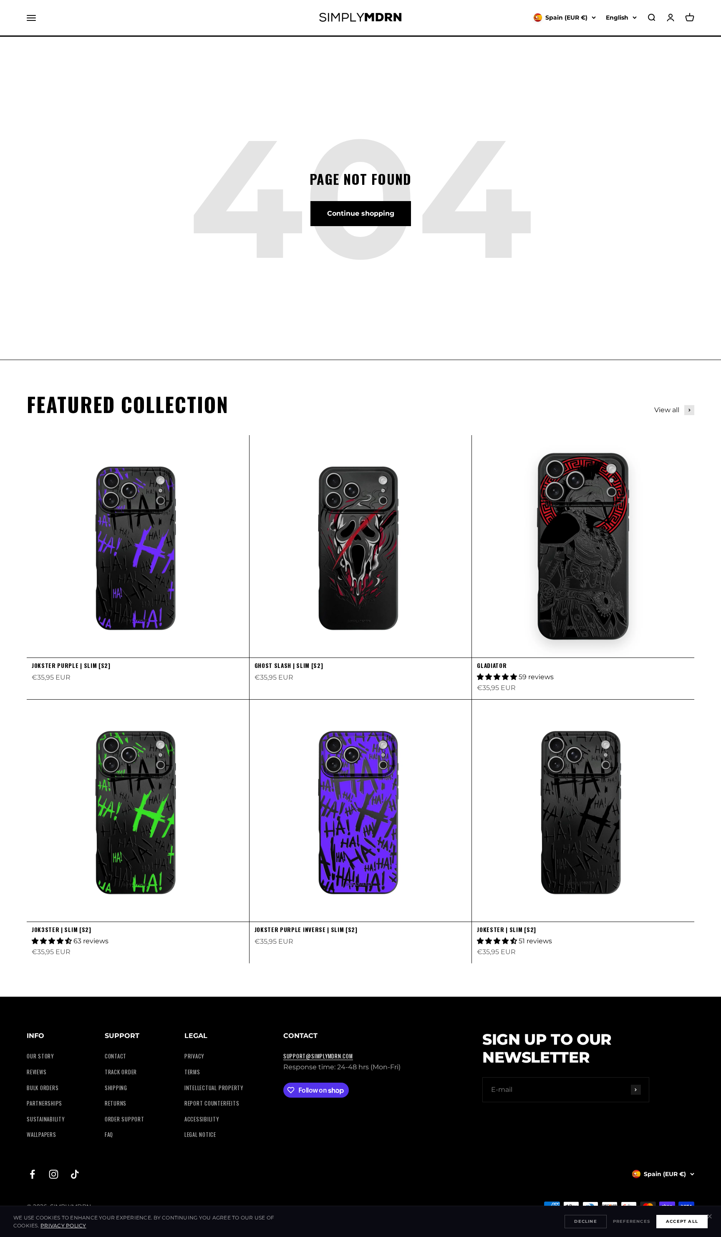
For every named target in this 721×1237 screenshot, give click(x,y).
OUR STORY (40, 1056)
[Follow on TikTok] (75, 1174)
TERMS (192, 1072)
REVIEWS (36, 1072)
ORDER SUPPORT (124, 1119)
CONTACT (115, 1056)
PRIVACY (194, 1056)
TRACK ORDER (121, 1072)
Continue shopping (360, 213)
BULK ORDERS (42, 1088)
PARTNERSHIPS (44, 1103)
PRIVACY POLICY (63, 1225)
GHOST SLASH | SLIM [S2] (289, 665)
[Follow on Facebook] (32, 1174)
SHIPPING (116, 1088)
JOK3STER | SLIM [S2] (61, 929)
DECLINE (585, 1221)
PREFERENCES (631, 1221)
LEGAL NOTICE (200, 1135)
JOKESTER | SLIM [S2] (506, 929)
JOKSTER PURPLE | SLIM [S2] (71, 665)
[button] (498, 677)
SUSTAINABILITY (46, 1119)
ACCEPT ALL (682, 1221)
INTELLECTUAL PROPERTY (213, 1088)
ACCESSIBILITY (201, 1119)
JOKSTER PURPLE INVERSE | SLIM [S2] (306, 929)
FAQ (109, 1135)
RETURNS (115, 1103)
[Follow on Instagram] (53, 1174)
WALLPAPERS (41, 1135)
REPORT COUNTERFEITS (211, 1103)
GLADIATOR (492, 665)
